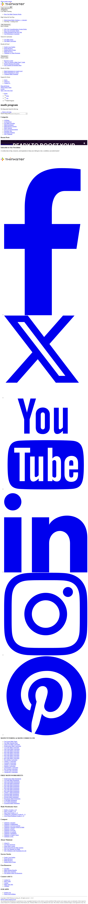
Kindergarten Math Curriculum (12, 746)
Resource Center (8, 60)
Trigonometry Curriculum (11, 767)
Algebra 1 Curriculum (10, 761)
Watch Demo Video (6, 87)
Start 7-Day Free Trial (7, 90)
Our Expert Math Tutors (10, 741)
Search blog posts (5, 113)
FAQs (5, 80)
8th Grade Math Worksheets (11, 791)
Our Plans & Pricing (9, 844)
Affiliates (6, 886)
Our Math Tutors (8, 39)
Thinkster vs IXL (8, 836)
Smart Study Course (9, 846)
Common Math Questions (11, 74)
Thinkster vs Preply (9, 829)
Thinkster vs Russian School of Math (14, 827)
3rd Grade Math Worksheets (11, 783)
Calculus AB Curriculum (11, 770)
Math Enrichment (9, 125)
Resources (4, 56)
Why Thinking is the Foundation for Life (15, 851)
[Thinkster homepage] (13, 5)
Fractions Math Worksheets (11, 794)
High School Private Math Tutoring (13, 847)
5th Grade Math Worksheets (11, 786)
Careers (6, 883)
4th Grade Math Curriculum (11, 752)
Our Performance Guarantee (11, 34)
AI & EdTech (8, 122)
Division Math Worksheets (11, 797)
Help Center (7, 881)
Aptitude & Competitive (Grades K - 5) (14, 814)
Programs (3, 9)
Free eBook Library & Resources (13, 873)
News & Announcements (11, 129)
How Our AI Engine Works (11, 30)
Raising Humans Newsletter (11, 64)
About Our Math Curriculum (12, 744)
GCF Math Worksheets (10, 802)
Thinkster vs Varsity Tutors (11, 835)
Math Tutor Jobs (8, 884)
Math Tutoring (8, 128)
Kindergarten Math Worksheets (12, 778)
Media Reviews (8, 51)
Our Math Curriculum (10, 41)
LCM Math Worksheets (10, 800)
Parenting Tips (8, 131)
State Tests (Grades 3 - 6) (11, 813)
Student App (7, 892)
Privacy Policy (5, 899)
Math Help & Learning (10, 126)
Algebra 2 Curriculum (10, 764)
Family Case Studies (9, 47)
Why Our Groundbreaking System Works (15, 29)
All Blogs (6, 120)
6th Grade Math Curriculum (11, 755)
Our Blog (6, 868)
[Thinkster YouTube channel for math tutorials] (45, 489)
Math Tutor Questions (10, 871)
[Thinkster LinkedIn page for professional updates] (45, 572)
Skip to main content (6, 1)
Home (5, 93)
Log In (2, 89)
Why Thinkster (8, 134)
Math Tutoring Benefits (10, 870)
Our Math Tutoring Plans (11, 743)
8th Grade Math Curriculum (11, 758)
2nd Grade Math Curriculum (12, 749)
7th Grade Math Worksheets (11, 789)
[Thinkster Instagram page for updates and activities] (45, 655)
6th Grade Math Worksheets (11, 788)
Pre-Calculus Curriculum (11, 769)
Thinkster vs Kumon (9, 822)
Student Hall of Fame (10, 50)
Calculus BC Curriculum (11, 772)
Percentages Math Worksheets (12, 798)
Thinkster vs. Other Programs (12, 53)
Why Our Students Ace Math (12, 849)
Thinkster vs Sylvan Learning (12, 825)
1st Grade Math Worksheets (11, 780)
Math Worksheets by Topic (11, 72)
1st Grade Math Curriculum (11, 747)
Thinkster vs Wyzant (9, 830)
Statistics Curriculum (9, 766)
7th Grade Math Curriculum (11, 757)
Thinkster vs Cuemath (10, 832)
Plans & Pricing (5, 86)
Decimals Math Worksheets (11, 795)
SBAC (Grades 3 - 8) (10, 811)
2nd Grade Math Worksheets (12, 782)
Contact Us (7, 83)
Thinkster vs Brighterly (10, 833)
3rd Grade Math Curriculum (11, 750)
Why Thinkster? (5, 24)
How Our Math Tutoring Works (12, 14)
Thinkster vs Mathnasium (11, 824)
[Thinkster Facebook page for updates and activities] (45, 314)
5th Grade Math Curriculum (11, 753)
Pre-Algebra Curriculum (10, 760)
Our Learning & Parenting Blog (12, 65)
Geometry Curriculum (10, 763)
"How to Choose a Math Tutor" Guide (14, 62)
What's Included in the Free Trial (13, 32)
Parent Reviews (8, 48)
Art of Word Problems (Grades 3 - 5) (14, 816)
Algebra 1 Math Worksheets (11, 792)
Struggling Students (9, 132)
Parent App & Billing (10, 894)
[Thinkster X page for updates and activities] (45, 397)
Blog (7, 96)
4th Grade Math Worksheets (11, 785)
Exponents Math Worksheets (12, 803)
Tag (7, 98)
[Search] (27, 114)
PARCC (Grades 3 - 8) (10, 810)
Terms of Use (12, 899)
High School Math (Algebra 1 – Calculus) (15, 20)
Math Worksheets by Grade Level (13, 71)
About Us (6, 81)
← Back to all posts (6, 112)
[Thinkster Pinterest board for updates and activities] (45, 735)
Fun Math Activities (9, 123)
